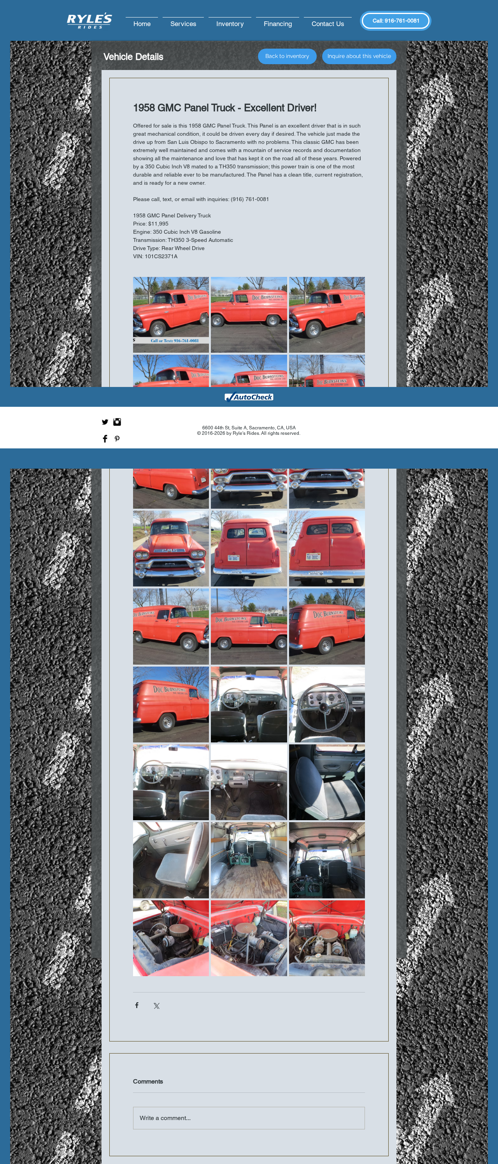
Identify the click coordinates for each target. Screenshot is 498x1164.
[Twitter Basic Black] (105, 422)
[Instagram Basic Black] (117, 422)
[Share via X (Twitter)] (156, 1005)
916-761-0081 (402, 21)
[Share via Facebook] (136, 1005)
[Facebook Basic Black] (105, 439)
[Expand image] (171, 315)
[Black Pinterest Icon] (117, 439)
